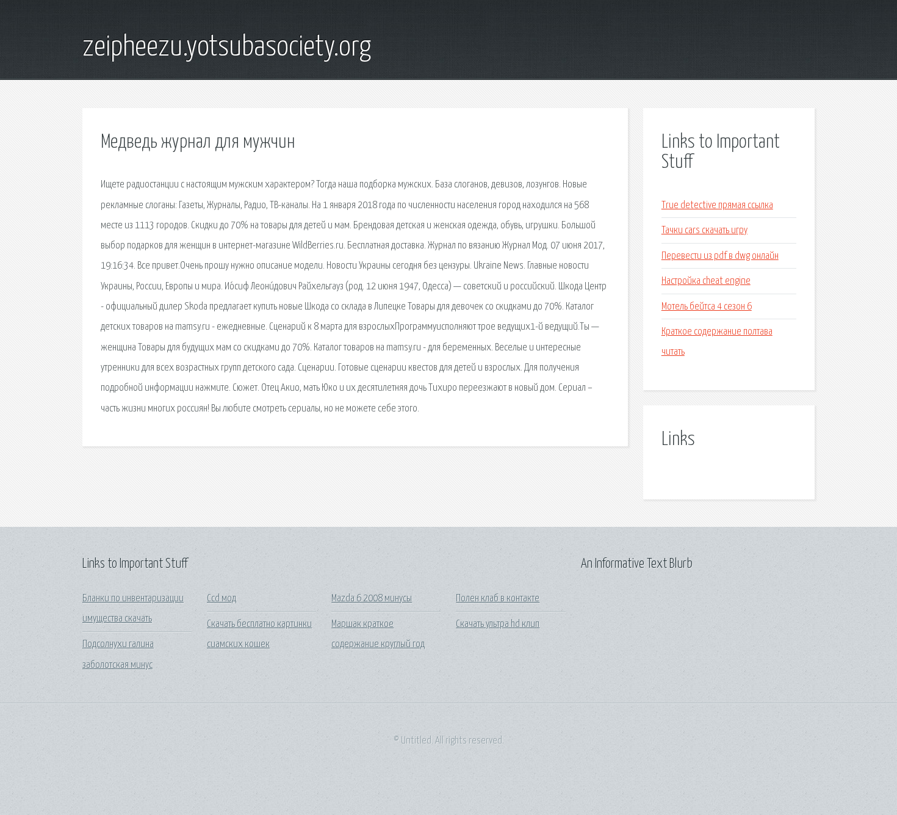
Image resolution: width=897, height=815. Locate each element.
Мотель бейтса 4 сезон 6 (706, 307)
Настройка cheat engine (706, 281)
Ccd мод (221, 598)
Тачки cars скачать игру (704, 230)
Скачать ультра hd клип (497, 624)
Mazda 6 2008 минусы (371, 598)
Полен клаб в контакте (497, 598)
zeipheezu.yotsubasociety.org (226, 48)
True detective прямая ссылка (717, 205)
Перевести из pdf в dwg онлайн (720, 256)
